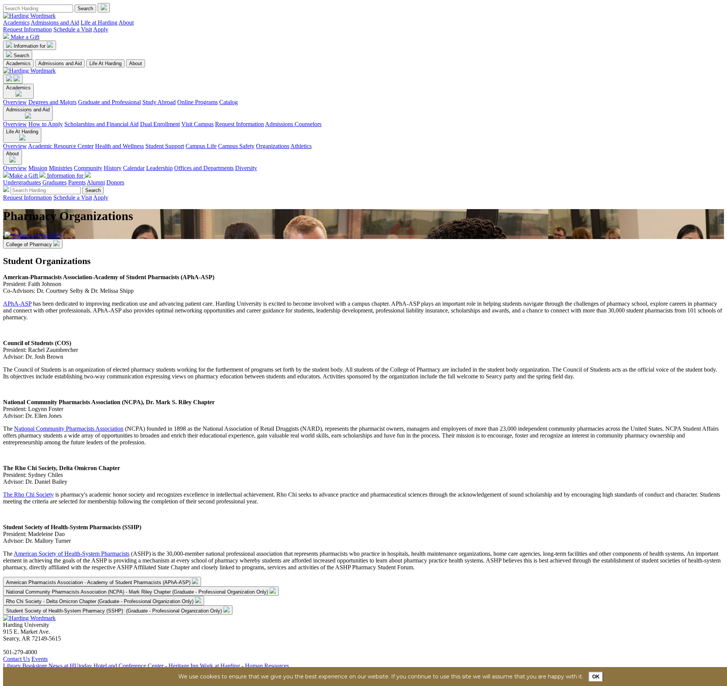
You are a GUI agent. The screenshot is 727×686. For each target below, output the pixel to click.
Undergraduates (22, 182)
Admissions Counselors (293, 124)
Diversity (246, 168)
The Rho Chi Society (28, 494)
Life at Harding (99, 22)
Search (21, 55)
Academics (16, 22)
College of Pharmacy (37, 235)
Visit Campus (197, 124)
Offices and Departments (204, 168)
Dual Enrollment (160, 124)
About (126, 22)
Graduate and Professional (109, 102)
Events (39, 659)
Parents (77, 182)
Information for (30, 46)
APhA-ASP (17, 303)
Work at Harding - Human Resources (244, 666)
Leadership (159, 168)
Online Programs (197, 102)
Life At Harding (105, 63)
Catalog (228, 102)
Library (12, 666)
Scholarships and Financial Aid (101, 124)
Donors (115, 182)
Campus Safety (236, 146)
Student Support (164, 146)
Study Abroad (159, 102)
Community (88, 168)
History (113, 168)
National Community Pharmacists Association (68, 428)
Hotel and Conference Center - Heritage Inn (146, 666)
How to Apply (45, 124)
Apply (100, 29)
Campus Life (201, 146)
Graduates (54, 182)
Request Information (27, 29)
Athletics (301, 146)
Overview (15, 102)
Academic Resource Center (61, 146)
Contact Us (16, 659)
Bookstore (34, 666)
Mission (37, 168)
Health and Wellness (119, 146)
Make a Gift (25, 37)
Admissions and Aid (55, 22)
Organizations (272, 146)
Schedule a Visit (72, 29)
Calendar (134, 168)
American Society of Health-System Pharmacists (71, 553)
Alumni (96, 182)
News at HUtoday (70, 666)
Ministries (60, 168)
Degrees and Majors (52, 102)
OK (595, 677)
